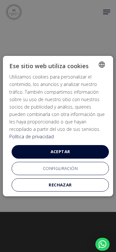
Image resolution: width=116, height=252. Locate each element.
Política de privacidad (31, 136)
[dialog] (58, 126)
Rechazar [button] (60, 184)
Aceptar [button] (60, 151)
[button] (102, 244)
